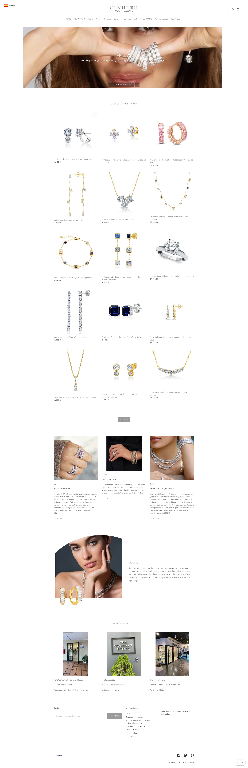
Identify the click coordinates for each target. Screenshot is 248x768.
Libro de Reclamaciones (135, 730)
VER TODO (59, 519)
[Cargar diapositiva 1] (116, 85)
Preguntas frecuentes (134, 733)
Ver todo (124, 419)
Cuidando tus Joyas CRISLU (136, 726)
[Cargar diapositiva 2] (119, 85)
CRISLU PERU (177, 762)
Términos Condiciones (134, 717)
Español (59, 755)
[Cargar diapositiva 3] (121, 85)
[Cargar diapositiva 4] (123, 85)
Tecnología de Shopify (187, 762)
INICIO (128, 713)
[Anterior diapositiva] (111, 85)
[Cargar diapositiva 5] (126, 85)
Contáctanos (131, 736)
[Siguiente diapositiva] (130, 85)
